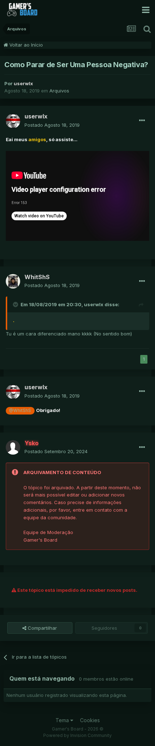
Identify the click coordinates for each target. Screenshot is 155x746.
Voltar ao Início (25, 45)
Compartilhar (41, 628)
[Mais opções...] (142, 120)
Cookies (90, 720)
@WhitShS (20, 410)
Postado (52, 125)
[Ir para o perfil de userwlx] (13, 121)
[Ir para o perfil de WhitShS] (13, 281)
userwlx (93, 304)
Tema (63, 720)
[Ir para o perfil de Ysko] (13, 447)
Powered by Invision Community (77, 735)
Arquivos (59, 91)
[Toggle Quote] (16, 304)
